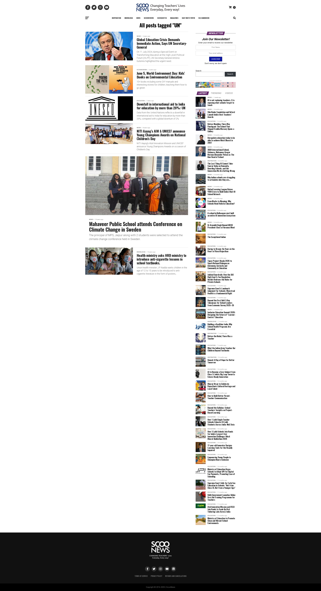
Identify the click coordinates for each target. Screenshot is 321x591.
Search (198, 71)
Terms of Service (141, 576)
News (138, 18)
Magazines (174, 18)
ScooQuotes (162, 18)
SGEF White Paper (188, 18)
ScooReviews (149, 18)
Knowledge (129, 18)
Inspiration (116, 18)
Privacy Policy (156, 576)
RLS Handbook (203, 18)
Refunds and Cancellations (176, 576)
